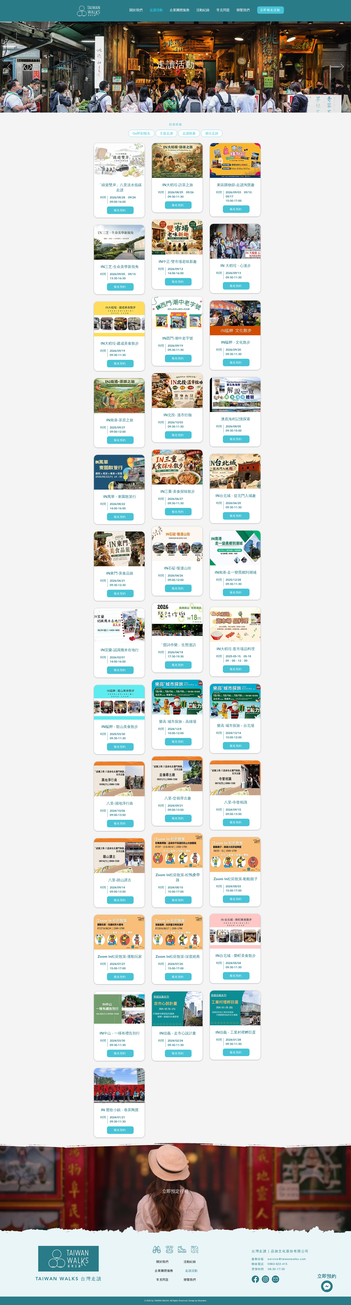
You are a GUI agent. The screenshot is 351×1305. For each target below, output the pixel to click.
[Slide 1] (172, 103)
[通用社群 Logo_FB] (255, 1279)
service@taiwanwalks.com (287, 1259)
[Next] (342, 67)
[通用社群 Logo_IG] (265, 1279)
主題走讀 (166, 133)
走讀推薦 (189, 133)
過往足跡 (211, 133)
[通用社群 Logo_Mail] (275, 1279)
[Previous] (9, 67)
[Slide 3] (179, 103)
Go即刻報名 (141, 133)
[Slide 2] (175, 103)
